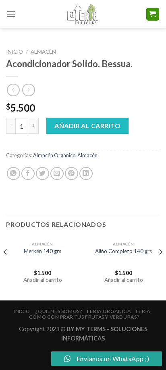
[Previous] (6, 268)
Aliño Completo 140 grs (123, 251)
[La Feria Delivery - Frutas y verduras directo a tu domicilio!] (83, 14)
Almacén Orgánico (54, 155)
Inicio (14, 52)
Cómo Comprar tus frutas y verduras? (84, 317)
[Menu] (11, 14)
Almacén (43, 52)
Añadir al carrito (87, 125)
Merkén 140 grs (42, 251)
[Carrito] (153, 14)
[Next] (160, 268)
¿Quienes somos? (58, 311)
